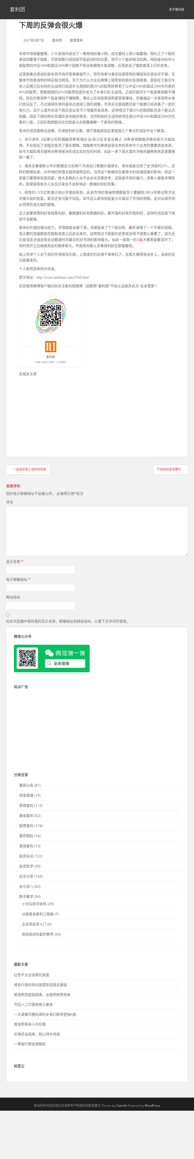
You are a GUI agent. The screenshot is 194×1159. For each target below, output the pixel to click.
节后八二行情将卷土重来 (33, 1004)
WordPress (152, 1105)
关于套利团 (176, 9)
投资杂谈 (26, 856)
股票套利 (76, 40)
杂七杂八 (26, 886)
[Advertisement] (57, 412)
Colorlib (121, 1105)
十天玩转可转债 (34, 903)
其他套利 (26, 845)
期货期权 (26, 835)
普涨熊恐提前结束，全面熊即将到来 (42, 994)
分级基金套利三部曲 (38, 913)
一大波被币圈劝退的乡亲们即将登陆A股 (45, 1014)
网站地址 (13, 597)
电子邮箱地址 (18, 579)
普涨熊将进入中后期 (30, 1024)
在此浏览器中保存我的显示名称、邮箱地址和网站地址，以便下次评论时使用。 (68, 621)
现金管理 (26, 795)
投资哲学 (26, 866)
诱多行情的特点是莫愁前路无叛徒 (40, 984)
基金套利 (26, 815)
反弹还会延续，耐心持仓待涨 (37, 1034)
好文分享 (26, 876)
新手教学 (26, 896)
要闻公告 (26, 785)
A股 (140, 240)
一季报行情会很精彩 (30, 1043)
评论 (9, 502)
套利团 (17, 9)
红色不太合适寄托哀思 (31, 974)
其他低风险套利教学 (38, 934)
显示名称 (14, 561)
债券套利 (26, 805)
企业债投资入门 (34, 924)
